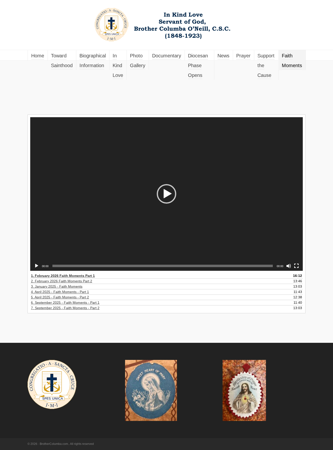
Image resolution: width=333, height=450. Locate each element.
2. (61, 281)
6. (65, 302)
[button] (166, 194)
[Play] (36, 265)
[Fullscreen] (296, 265)
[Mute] (288, 265)
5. (60, 297)
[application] (166, 194)
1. (63, 276)
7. (65, 308)
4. (60, 292)
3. (56, 286)
